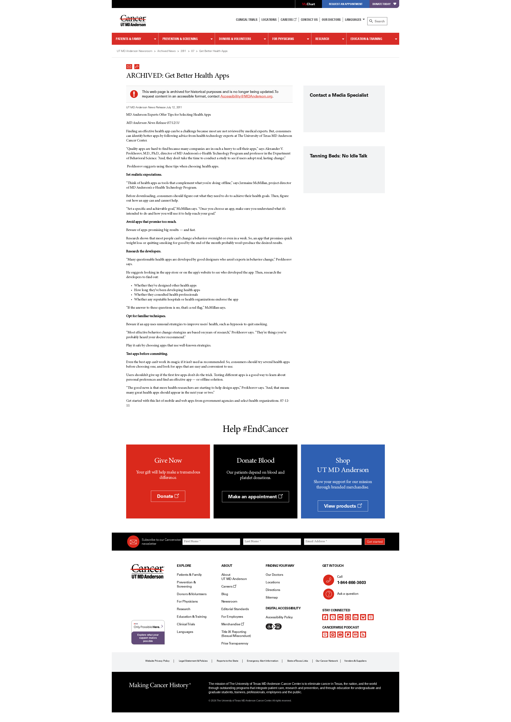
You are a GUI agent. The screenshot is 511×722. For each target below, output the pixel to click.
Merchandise (231, 624)
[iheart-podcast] (355, 634)
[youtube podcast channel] (340, 634)
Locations (273, 582)
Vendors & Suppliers (355, 660)
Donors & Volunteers (235, 39)
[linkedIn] (355, 617)
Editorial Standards (235, 609)
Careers (287, 20)
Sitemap (272, 597)
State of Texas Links (297, 660)
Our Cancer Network (327, 660)
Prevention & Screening (180, 39)
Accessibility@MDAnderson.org (246, 96)
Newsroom (229, 601)
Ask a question (347, 594)
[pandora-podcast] (348, 634)
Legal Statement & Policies (193, 660)
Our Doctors (331, 20)
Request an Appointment (345, 4)
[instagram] (348, 617)
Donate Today (381, 4)
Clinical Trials (246, 20)
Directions (273, 590)
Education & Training (366, 39)
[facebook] (325, 617)
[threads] (370, 617)
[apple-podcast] (325, 634)
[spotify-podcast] (333, 634)
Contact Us (309, 20)
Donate (165, 496)
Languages (353, 20)
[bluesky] (363, 617)
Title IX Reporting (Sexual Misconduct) (236, 634)
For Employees (232, 617)
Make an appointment (253, 496)
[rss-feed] (363, 634)
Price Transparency (234, 643)
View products (340, 506)
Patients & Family (128, 39)
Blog (224, 594)
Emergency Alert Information (262, 660)
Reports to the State (227, 660)
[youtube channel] (340, 617)
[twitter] (333, 617)
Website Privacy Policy (157, 660)
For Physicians (283, 39)
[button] (129, 66)
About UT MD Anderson (234, 577)
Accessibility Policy (279, 617)
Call (351, 580)
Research (322, 39)
